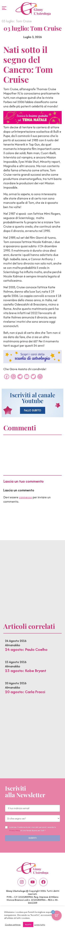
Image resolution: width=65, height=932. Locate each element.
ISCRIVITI (32, 838)
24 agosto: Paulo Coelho (26, 649)
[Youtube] (32, 882)
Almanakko (12, 645)
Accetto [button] (28, 924)
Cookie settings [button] (12, 924)
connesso (25, 497)
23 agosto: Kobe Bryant (25, 670)
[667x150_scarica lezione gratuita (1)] (32, 123)
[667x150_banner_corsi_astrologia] (32, 362)
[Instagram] (22, 882)
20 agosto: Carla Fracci (25, 692)
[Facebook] (43, 882)
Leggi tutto (39, 924)
